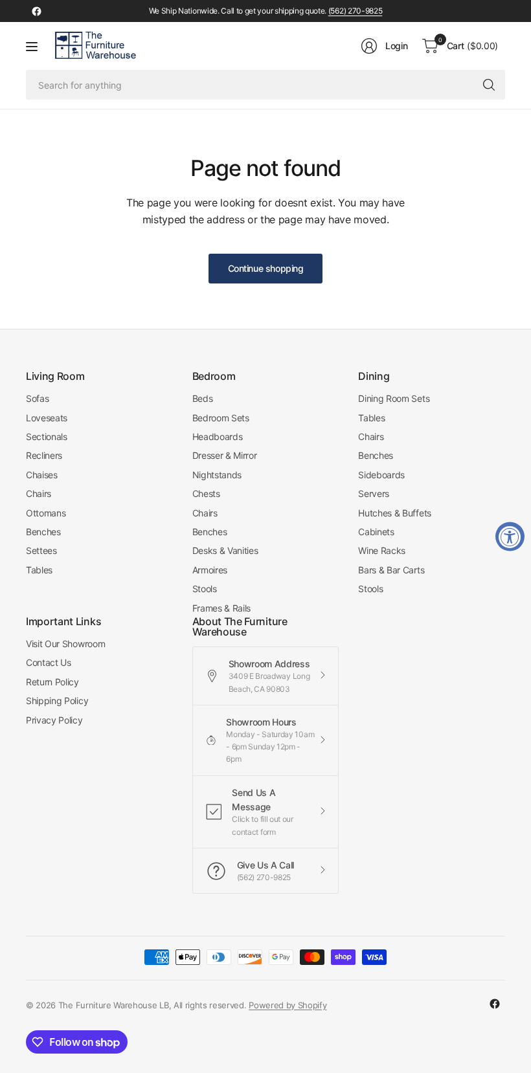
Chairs (38, 493)
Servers (373, 493)
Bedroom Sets (220, 417)
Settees (41, 550)
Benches (43, 531)
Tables (39, 569)
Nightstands (217, 474)
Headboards (217, 436)
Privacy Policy (54, 719)
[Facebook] (36, 11)
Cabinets (376, 531)
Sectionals (46, 436)
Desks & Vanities (225, 550)
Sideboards (381, 474)
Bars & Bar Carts (391, 569)
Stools (204, 588)
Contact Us (48, 662)
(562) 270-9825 (355, 11)
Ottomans (45, 512)
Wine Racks (381, 550)
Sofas (37, 398)
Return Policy (52, 681)
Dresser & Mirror (224, 455)
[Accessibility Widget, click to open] (510, 536)
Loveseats (46, 417)
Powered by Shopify (287, 1005)
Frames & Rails (221, 608)
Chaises (42, 474)
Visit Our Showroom (65, 643)
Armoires (209, 569)
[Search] (489, 85)
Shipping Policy (57, 700)
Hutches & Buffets (394, 512)
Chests (206, 493)
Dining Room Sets (393, 398)
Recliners (44, 455)
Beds (202, 398)
